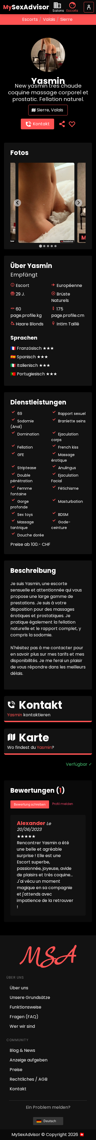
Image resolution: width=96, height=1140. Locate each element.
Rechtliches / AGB (28, 1079)
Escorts (30, 19)
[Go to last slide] (17, 203)
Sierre (66, 19)
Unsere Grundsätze (30, 997)
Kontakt (41, 124)
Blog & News (22, 1050)
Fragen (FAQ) (24, 1017)
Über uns (19, 988)
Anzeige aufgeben (28, 1060)
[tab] (40, 245)
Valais (49, 19)
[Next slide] (78, 203)
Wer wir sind (22, 1026)
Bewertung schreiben (30, 804)
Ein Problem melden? (48, 1107)
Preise (16, 1070)
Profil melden (62, 803)
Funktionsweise (25, 1007)
